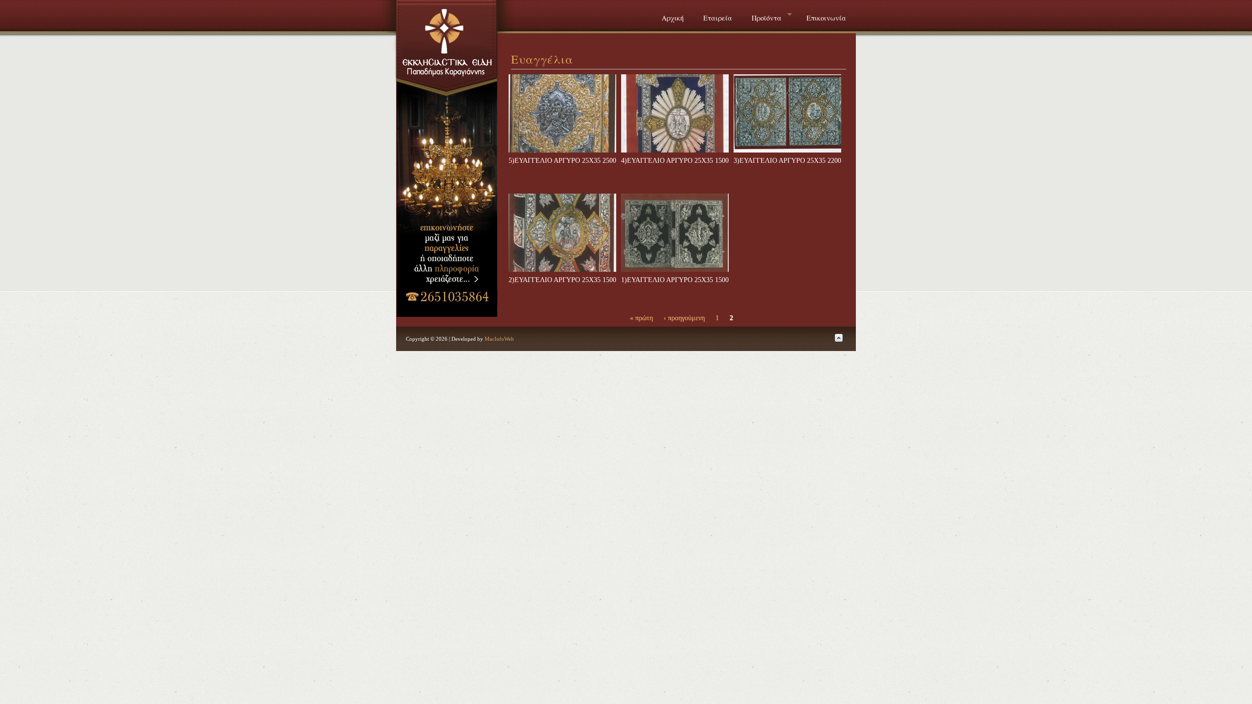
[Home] (448, 72)
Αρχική (673, 17)
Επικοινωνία (826, 17)
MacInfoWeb (499, 339)
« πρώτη (641, 318)
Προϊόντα (762, 17)
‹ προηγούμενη (684, 318)
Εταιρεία (717, 17)
